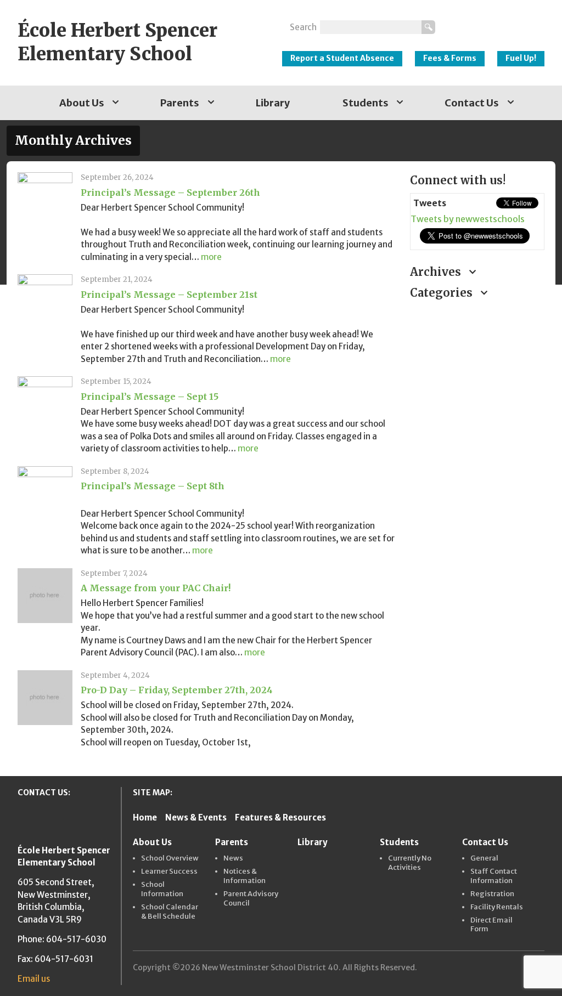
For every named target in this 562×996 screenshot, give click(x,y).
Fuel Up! (520, 58)
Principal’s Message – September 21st (169, 294)
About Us (81, 103)
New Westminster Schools (495, 22)
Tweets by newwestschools (468, 218)
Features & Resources (280, 817)
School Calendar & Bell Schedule (169, 912)
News (233, 858)
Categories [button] (442, 292)
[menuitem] (83, 103)
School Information (162, 889)
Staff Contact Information (493, 876)
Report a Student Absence (342, 58)
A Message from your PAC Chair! (156, 587)
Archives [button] (437, 272)
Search (303, 27)
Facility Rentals (496, 907)
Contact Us (472, 103)
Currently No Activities (409, 863)
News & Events (196, 817)
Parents (179, 103)
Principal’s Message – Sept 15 (149, 396)
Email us (34, 979)
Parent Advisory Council (250, 899)
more (211, 257)
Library (273, 103)
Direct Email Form (491, 925)
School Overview (170, 858)
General (484, 858)
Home (145, 817)
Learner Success (169, 871)
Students (365, 103)
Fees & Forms (449, 58)
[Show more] (116, 103)
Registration (492, 894)
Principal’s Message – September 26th (170, 192)
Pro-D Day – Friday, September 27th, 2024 (177, 689)
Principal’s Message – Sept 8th (152, 485)
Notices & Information (244, 876)
